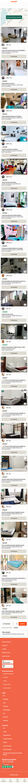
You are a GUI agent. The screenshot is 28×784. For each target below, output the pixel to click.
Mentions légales (6, 709)
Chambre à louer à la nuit (7, 314)
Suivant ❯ (22, 624)
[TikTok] (9, 761)
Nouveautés (5, 720)
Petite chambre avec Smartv (8, 83)
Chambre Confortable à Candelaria (10, 149)
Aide (4, 728)
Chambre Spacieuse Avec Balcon (9, 182)
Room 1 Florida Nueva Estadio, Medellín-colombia (13, 545)
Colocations (5, 645)
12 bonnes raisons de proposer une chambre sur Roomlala (12, 753)
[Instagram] (6, 761)
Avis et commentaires (7, 749)
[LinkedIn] (12, 761)
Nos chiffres (5, 716)
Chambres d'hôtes (6, 652)
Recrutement (5, 699)
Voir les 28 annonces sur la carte (14, 17)
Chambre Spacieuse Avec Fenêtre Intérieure (11, 215)
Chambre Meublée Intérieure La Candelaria (11, 116)
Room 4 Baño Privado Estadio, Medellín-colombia (13, 611)
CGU (4, 713)
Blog (4, 695)
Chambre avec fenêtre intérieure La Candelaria (12, 248)
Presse (4, 702)
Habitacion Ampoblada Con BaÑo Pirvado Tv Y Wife (13, 347)
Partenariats (5, 706)
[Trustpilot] (7, 768)
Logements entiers (7, 688)
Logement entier (6, 656)
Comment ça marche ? (7, 738)
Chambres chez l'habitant (8, 673)
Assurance (5, 742)
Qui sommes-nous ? (7, 735)
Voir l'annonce (14, 56)
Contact (4, 731)
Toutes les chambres (6, 641)
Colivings (4, 649)
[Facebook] (3, 761)
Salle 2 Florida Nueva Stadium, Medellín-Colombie (13, 512)
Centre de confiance (7, 745)
